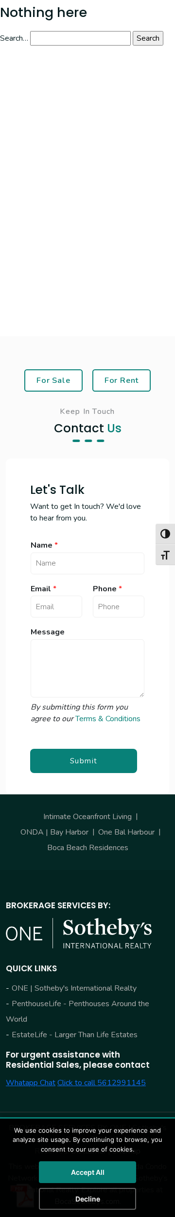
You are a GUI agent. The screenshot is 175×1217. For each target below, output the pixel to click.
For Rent (122, 380)
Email (43, 589)
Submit (84, 761)
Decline (87, 1199)
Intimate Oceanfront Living (87, 816)
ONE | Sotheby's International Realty (74, 988)
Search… (14, 38)
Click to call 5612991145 (101, 1082)
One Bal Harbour (126, 832)
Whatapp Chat (30, 1082)
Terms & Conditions (107, 718)
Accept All (88, 1172)
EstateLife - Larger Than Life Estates (75, 1034)
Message (48, 632)
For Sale (53, 380)
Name (44, 545)
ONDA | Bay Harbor (54, 832)
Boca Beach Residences (87, 847)
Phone (107, 589)
